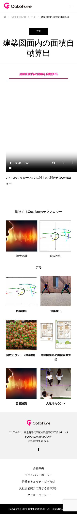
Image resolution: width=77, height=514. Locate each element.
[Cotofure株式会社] (34, 6)
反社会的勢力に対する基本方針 (38, 488)
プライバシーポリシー (38, 474)
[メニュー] (71, 6)
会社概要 (38, 468)
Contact (66, 177)
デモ (38, 31)
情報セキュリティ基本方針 (38, 481)
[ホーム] (5, 17)
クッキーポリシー (38, 495)
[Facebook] (38, 449)
